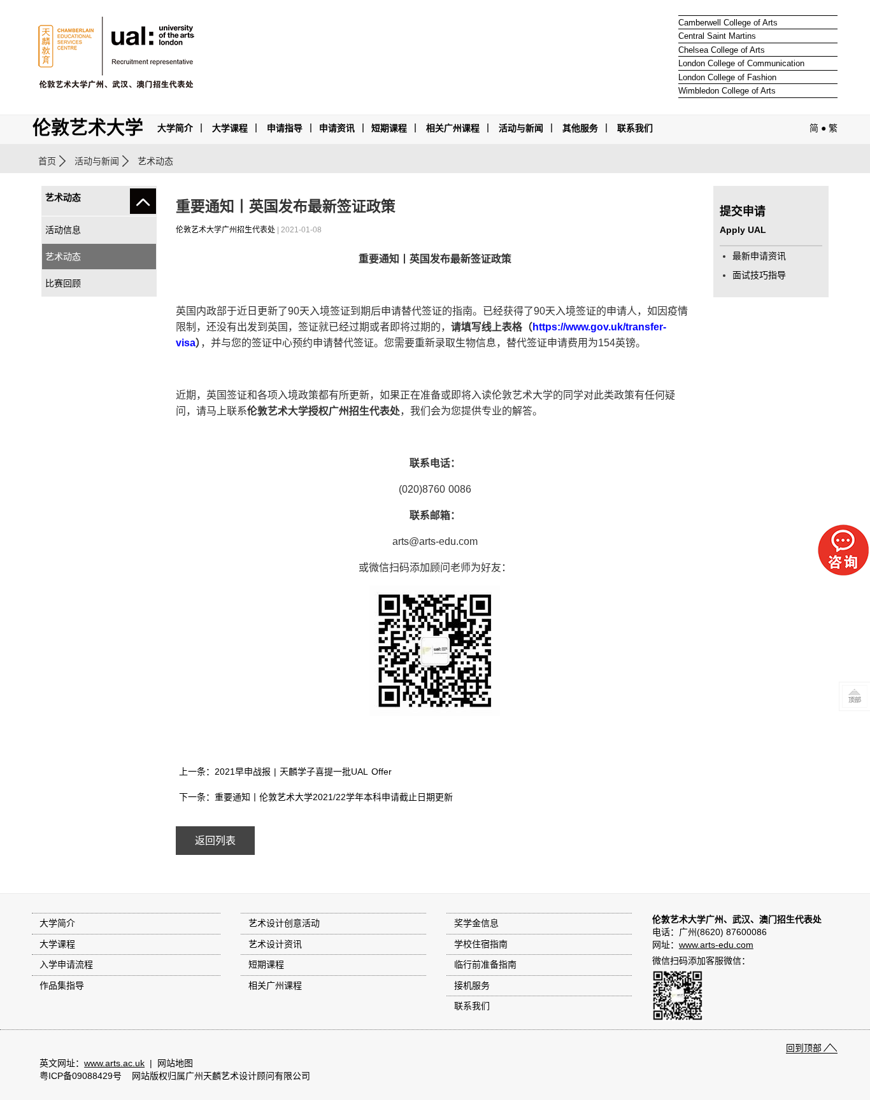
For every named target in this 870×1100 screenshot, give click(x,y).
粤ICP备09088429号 (80, 1076)
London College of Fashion (727, 77)
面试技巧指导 (759, 275)
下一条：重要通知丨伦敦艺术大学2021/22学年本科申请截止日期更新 (316, 797)
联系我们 (635, 128)
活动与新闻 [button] (521, 128)
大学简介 (175, 128)
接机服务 (472, 985)
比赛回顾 (63, 283)
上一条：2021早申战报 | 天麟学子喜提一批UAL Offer (285, 771)
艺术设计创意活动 (284, 923)
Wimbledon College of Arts (727, 90)
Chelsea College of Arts (721, 50)
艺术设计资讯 (275, 944)
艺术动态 (63, 256)
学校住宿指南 (481, 944)
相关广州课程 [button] (453, 128)
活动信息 (63, 230)
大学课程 (230, 128)
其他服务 (580, 128)
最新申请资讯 (759, 256)
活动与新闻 (97, 161)
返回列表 (215, 840)
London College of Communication (741, 63)
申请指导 (285, 128)
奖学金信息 (476, 923)
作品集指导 (61, 985)
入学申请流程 (66, 964)
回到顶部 (804, 1048)
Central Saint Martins (717, 36)
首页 (47, 161)
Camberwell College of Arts (728, 22)
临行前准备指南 (485, 964)
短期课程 (389, 128)
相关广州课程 (275, 985)
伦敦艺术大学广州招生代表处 (225, 229)
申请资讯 (337, 128)
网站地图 (175, 1063)
